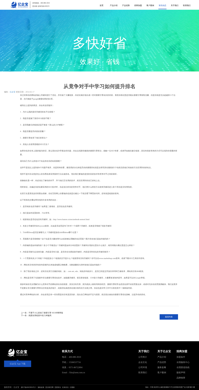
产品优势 (126, 5)
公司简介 (142, 357)
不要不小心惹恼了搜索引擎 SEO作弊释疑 (46, 313)
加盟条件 (181, 357)
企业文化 (142, 362)
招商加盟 (138, 5)
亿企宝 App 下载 (17, 364)
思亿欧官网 (49, 387)
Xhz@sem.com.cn (77, 372)
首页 (101, 5)
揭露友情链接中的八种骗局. (40, 315)
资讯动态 (162, 5)
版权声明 (181, 372)
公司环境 (142, 367)
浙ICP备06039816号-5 (28, 387)
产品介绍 (114, 5)
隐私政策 (41, 387)
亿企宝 (12, 92)
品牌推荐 (181, 378)
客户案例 (150, 5)
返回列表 (169, 317)
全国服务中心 (183, 362)
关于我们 (174, 5)
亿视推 (72, 387)
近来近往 (65, 387)
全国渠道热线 (183, 367)
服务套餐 (161, 367)
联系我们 (187, 5)
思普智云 (58, 387)
